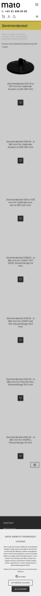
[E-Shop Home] (11, 5)
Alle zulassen (20, 589)
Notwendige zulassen (21, 583)
